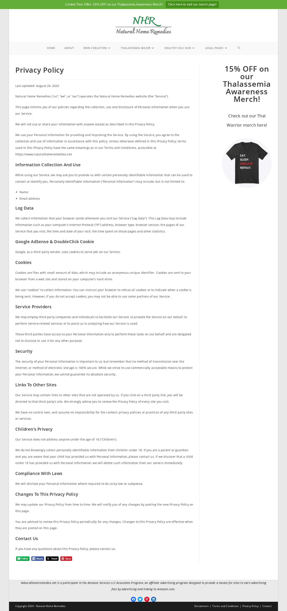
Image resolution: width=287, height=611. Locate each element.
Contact (267, 606)
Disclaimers (201, 606)
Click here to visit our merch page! (192, 4)
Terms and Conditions (225, 606)
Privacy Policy (250, 606)
